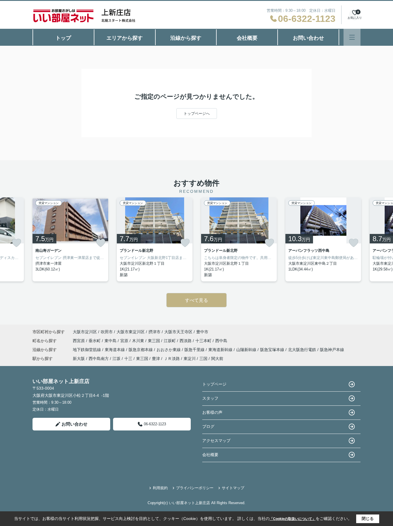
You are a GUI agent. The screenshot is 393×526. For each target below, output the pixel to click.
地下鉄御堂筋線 (87, 349)
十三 (128, 358)
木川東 (138, 340)
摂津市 (154, 331)
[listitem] (70, 239)
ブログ (208, 426)
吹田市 (107, 331)
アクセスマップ (216, 440)
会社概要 (247, 38)
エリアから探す (124, 38)
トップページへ (197, 113)
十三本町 (204, 340)
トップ (63, 38)
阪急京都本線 (141, 349)
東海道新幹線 (221, 349)
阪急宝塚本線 (272, 349)
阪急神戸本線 (332, 349)
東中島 (111, 340)
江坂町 (170, 340)
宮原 (124, 340)
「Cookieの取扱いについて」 (293, 519)
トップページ (214, 384)
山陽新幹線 (246, 349)
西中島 (221, 340)
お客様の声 (212, 412)
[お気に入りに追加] (16, 243)
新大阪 (79, 358)
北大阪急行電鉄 (302, 349)
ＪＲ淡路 (172, 358)
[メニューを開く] (352, 37)
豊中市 (202, 331)
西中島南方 (99, 358)
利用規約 (160, 488)
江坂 (116, 358)
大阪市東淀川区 (131, 331)
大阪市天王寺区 (178, 331)
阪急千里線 (195, 349)
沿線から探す (185, 38)
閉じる (368, 518)
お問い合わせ (308, 38)
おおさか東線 (169, 349)
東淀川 (190, 358)
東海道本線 (115, 349)
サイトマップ (233, 488)
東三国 (154, 340)
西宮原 (79, 340)
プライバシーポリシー (194, 488)
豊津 (156, 358)
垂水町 (95, 340)
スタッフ (210, 398)
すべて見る (196, 300)
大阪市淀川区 (85, 331)
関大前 (217, 358)
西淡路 (186, 340)
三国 (203, 358)
